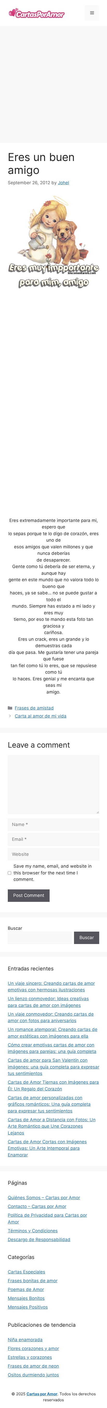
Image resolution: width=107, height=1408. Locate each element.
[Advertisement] (53, 84)
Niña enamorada (25, 1339)
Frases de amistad (34, 708)
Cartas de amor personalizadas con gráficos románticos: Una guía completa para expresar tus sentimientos (49, 1104)
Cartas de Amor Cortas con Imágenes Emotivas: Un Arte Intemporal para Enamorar (47, 1148)
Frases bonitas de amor (32, 1280)
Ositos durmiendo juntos (33, 1374)
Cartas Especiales (26, 1271)
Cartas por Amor (41, 1393)
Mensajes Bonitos (26, 1298)
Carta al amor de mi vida (40, 716)
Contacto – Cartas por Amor (37, 1206)
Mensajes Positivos (28, 1307)
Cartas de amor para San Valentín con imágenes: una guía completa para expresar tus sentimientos (53, 1067)
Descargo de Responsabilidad (39, 1239)
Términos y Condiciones (33, 1230)
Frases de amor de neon (33, 1366)
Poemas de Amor (26, 1289)
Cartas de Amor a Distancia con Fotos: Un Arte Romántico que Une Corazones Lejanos (52, 1126)
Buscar (15, 928)
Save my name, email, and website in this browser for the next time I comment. (53, 873)
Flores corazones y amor (33, 1348)
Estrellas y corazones (30, 1357)
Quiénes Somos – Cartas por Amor (44, 1197)
